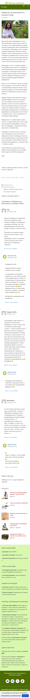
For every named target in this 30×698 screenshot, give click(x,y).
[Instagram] (17, 681)
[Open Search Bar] (28, 5)
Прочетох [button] (25, 695)
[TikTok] (22, 681)
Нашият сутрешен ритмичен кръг (13, 189)
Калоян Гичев (6, 187)
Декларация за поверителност (10, 689)
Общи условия (24, 689)
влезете (10, 479)
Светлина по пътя (7, 185)
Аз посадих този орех (10, 191)
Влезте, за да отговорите (10, 248)
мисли (12, 187)
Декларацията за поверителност (11, 695)
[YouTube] (7, 681)
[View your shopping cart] (24, 5)
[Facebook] (12, 681)
